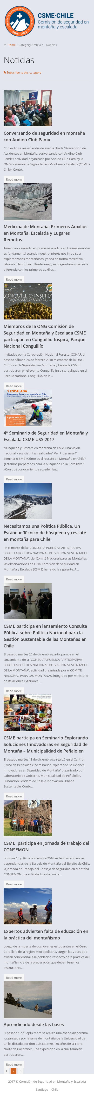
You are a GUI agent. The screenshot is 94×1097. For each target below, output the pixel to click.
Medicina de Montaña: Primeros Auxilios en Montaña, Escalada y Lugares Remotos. (45, 233)
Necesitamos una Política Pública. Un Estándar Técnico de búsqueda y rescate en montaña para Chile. (45, 532)
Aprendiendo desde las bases (34, 1024)
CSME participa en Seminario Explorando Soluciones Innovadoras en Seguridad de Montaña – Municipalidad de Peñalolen (46, 744)
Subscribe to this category (23, 72)
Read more (14, 179)
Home (11, 45)
